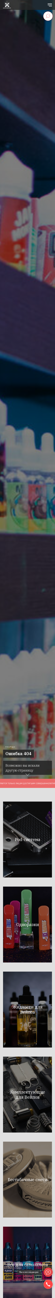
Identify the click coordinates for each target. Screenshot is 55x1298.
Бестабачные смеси (27, 1179)
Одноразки (27, 924)
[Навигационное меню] (50, 5)
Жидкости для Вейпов (27, 1009)
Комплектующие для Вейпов (27, 1094)
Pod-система (27, 839)
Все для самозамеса (27, 1264)
